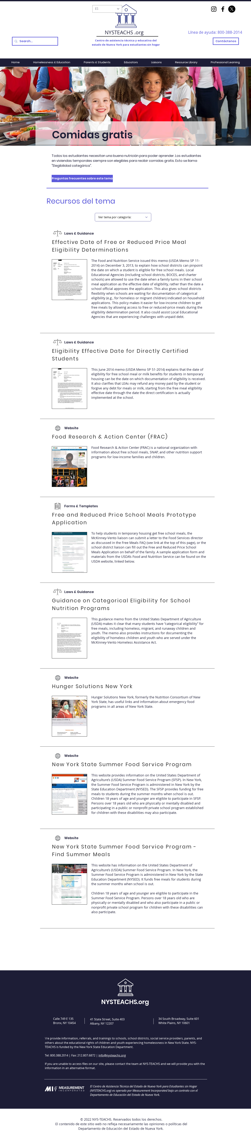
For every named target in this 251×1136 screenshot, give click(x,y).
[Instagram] (213, 9)
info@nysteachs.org (112, 1055)
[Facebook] (222, 9)
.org (139, 32)
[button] (70, 178)
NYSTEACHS (119, 32)
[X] (231, 9)
